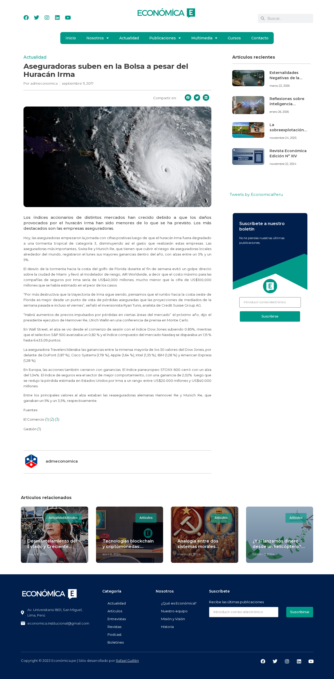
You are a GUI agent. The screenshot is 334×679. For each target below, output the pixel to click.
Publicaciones (162, 38)
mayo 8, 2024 (37, 554)
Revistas (114, 627)
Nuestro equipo (174, 611)
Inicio (70, 38)
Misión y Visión (173, 619)
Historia (167, 627)
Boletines (116, 642)
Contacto (260, 38)
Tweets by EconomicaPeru (256, 194)
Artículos (115, 611)
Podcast (115, 634)
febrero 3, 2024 (264, 554)
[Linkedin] (57, 18)
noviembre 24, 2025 (283, 138)
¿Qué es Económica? (178, 603)
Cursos (234, 38)
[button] (188, 97)
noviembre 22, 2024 (283, 164)
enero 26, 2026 (279, 112)
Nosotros (95, 38)
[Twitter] (36, 18)
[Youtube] (68, 18)
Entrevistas (117, 619)
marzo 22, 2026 (280, 86)
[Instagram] (47, 18)
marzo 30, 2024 (189, 554)
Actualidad (129, 38)
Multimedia (201, 38)
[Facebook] (26, 18)
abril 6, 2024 (112, 554)
